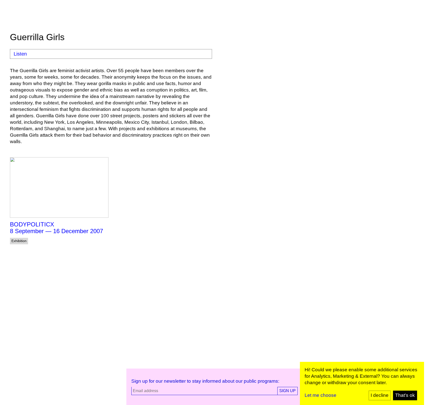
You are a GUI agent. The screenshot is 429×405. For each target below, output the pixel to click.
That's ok (405, 395)
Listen (20, 54)
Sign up (287, 391)
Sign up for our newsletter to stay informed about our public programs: (205, 381)
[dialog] (362, 383)
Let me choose (320, 395)
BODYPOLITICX (32, 224)
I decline (380, 395)
